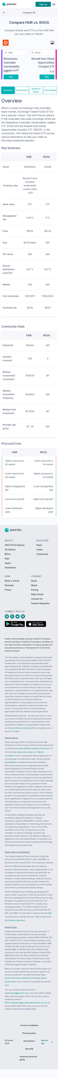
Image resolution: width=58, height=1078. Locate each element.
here (30, 845)
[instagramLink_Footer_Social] (12, 616)
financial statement (16, 920)
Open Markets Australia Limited (32, 748)
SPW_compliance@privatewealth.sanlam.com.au (26, 1003)
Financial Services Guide (18, 728)
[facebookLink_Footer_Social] (7, 616)
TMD (14, 866)
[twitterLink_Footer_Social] (18, 616)
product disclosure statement (18, 978)
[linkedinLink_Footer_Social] (23, 616)
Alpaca (24, 762)
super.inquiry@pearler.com (16, 993)
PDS (28, 862)
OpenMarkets (11, 762)
